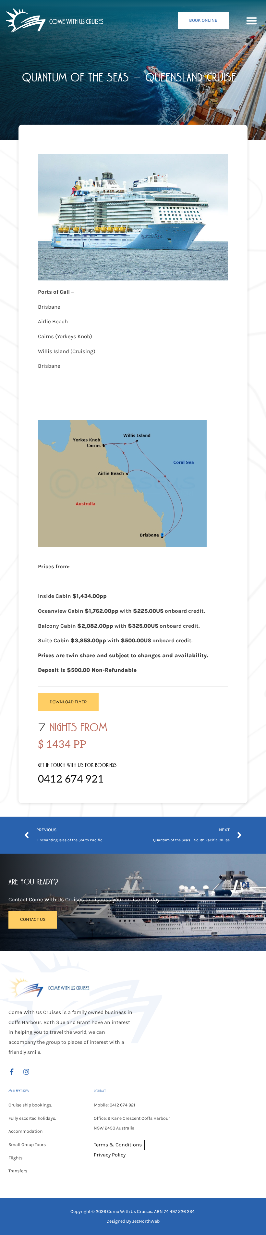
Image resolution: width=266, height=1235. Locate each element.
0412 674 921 (71, 779)
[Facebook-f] (11, 1071)
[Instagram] (26, 1071)
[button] (251, 20)
